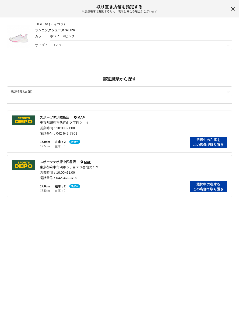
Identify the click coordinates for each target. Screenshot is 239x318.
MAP (81, 117)
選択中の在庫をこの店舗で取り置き (208, 142)
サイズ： (41, 45)
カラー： (41, 36)
